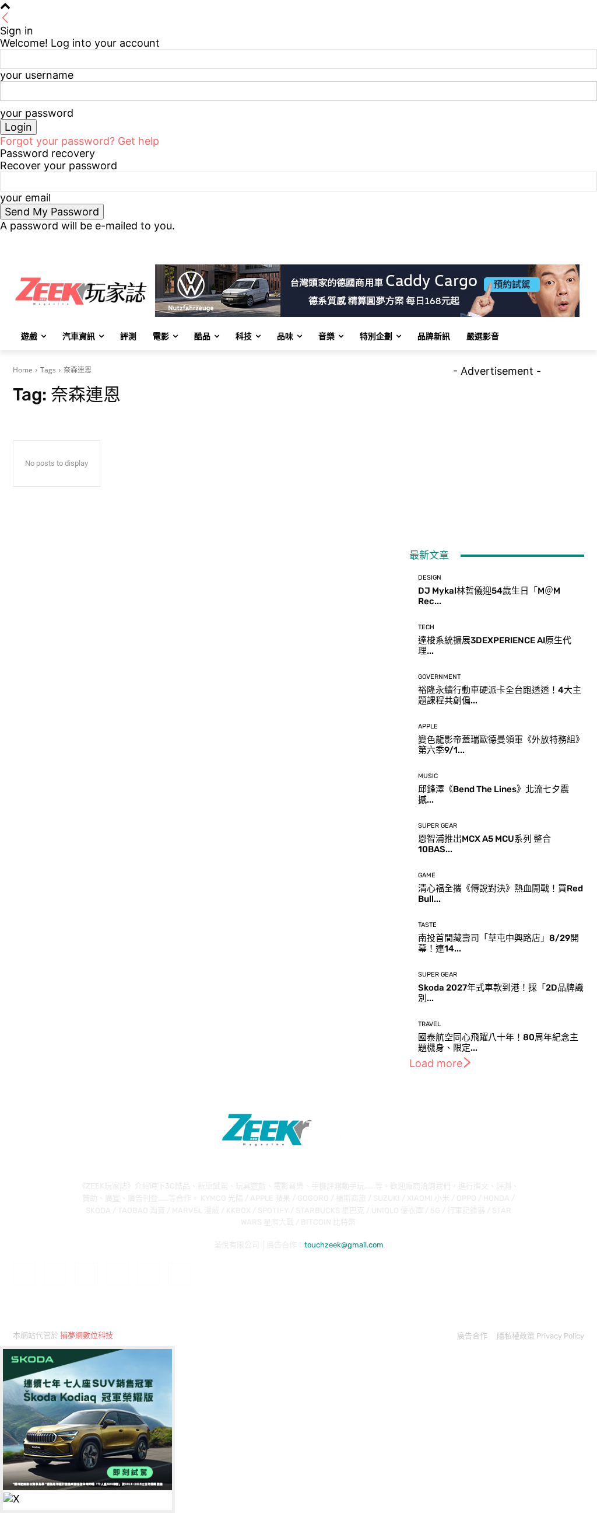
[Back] (5, 18)
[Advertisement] (496, 450)
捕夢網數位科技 (86, 1335)
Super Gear (437, 825)
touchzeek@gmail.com (344, 1244)
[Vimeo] (561, 240)
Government (439, 677)
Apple (428, 726)
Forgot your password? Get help (79, 141)
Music (428, 776)
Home (23, 370)
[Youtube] (577, 240)
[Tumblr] (148, 1274)
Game (427, 875)
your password (36, 113)
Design (429, 577)
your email (25, 197)
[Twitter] (545, 240)
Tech (426, 627)
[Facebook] (512, 240)
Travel (429, 1024)
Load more (435, 1063)
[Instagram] (529, 240)
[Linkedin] (86, 1274)
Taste (427, 925)
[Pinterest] (117, 1274)
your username (36, 75)
